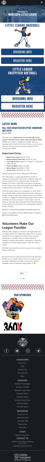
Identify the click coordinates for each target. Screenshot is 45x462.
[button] (41, 2)
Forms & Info (22, 414)
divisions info (22, 51)
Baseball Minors (22, 393)
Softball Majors (22, 407)
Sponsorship (22, 369)
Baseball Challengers (22, 384)
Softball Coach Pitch (22, 400)
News (22, 376)
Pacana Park (22, 424)
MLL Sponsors (22, 373)
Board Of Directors (22, 435)
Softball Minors (22, 403)
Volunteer (22, 427)
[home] (3, 3)
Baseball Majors (23, 397)
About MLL (22, 363)
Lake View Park (22, 421)
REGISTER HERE (22, 60)
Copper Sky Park (22, 417)
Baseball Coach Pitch (22, 390)
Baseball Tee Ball (22, 387)
